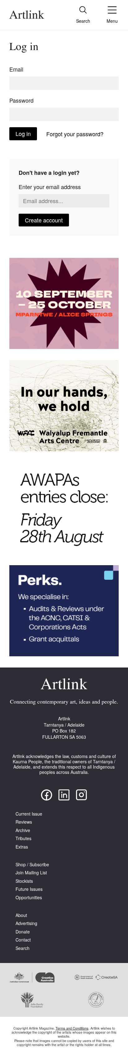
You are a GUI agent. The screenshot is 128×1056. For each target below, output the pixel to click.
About (21, 915)
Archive (23, 830)
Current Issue (29, 814)
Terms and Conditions (72, 1028)
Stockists (24, 881)
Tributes (23, 838)
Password (21, 100)
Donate (23, 932)
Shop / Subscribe (32, 865)
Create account (44, 220)
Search (23, 948)
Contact (23, 940)
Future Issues (29, 889)
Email (16, 69)
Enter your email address (50, 187)
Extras (22, 847)
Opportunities (29, 897)
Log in (23, 133)
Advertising (26, 923)
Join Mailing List (31, 873)
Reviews (24, 822)
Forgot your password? (74, 134)
